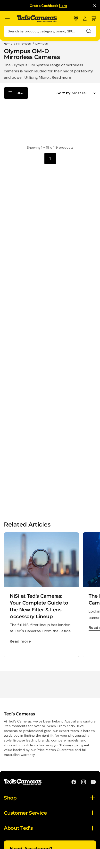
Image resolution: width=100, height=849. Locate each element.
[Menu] (9, 18)
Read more (61, 77)
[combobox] (50, 31)
